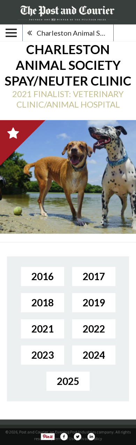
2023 (42, 355)
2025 (68, 381)
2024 (94, 355)
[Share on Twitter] (77, 437)
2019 (94, 302)
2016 (42, 276)
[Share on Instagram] (91, 437)
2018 (42, 302)
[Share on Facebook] (63, 437)
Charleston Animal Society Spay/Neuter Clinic (75, 33)
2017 (94, 276)
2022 (94, 329)
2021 (42, 329)
